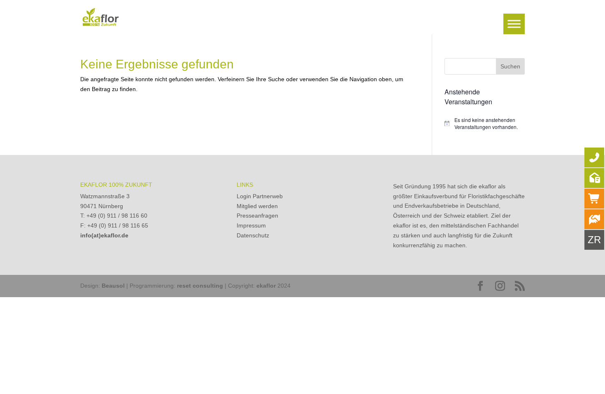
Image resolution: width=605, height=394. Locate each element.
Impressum (251, 225)
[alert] (484, 123)
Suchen (510, 66)
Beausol (113, 285)
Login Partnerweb (260, 196)
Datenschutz (253, 235)
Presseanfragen (257, 215)
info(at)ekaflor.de (104, 235)
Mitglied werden (257, 206)
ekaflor (266, 285)
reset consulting (200, 285)
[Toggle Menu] (514, 24)
